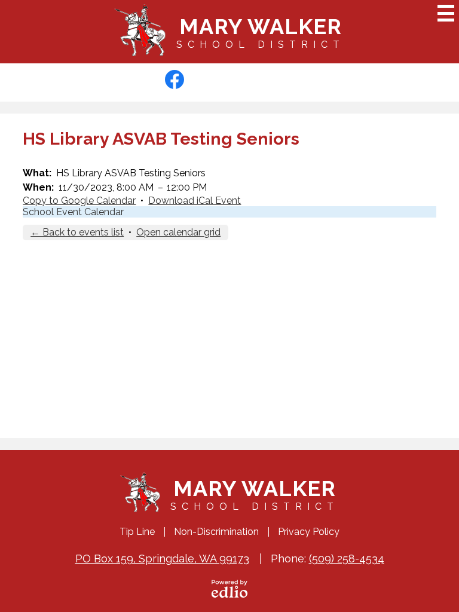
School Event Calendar (73, 212)
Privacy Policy (308, 531)
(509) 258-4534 (346, 558)
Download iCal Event (194, 200)
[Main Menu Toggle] (446, 13)
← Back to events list (77, 232)
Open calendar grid (178, 232)
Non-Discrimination (216, 531)
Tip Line (137, 531)
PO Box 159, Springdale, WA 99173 (162, 558)
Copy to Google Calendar (79, 200)
